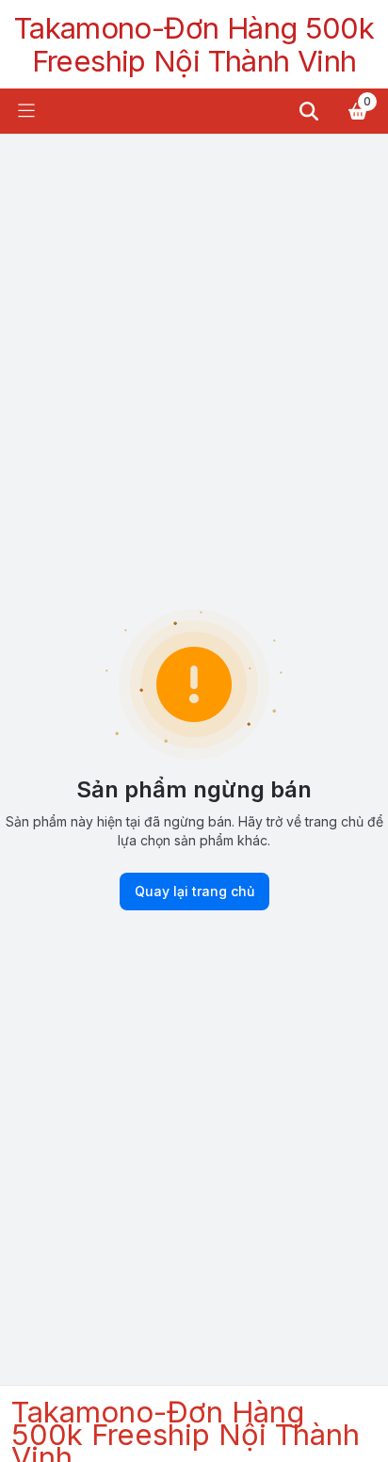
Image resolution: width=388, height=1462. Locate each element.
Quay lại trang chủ (194, 891)
